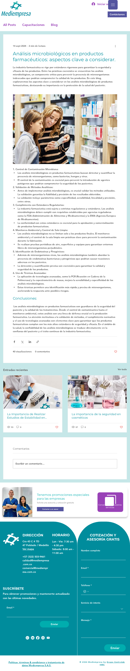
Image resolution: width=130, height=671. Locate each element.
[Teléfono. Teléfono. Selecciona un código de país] (86, 591)
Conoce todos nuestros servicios (110, 506)
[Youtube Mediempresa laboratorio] (48, 638)
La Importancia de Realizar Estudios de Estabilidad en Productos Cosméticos (26, 415)
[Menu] (113, 5)
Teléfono (86, 585)
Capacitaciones (33, 25)
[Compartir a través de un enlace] (37, 341)
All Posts (9, 25)
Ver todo (122, 369)
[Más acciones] (115, 46)
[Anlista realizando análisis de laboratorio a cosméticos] (97, 392)
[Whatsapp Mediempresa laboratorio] (27, 638)
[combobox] (103, 609)
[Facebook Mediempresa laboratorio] (37, 638)
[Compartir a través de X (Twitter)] (22, 341)
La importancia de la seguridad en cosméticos (96, 415)
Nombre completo (90, 550)
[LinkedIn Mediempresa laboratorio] (32, 638)
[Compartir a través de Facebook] (14, 341)
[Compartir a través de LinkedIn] (29, 341)
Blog (54, 25)
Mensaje (86, 620)
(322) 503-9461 (36, 556)
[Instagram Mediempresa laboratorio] (43, 638)
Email (10, 607)
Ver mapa (28, 549)
